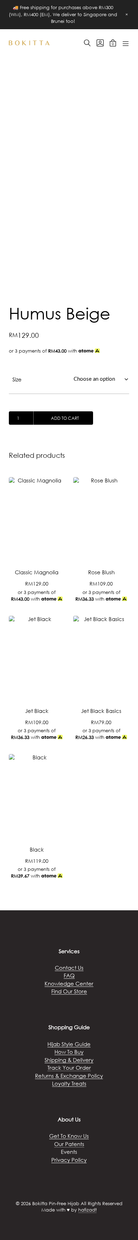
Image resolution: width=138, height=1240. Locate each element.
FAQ (69, 975)
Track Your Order (69, 1067)
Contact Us (69, 967)
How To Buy (69, 1051)
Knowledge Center (69, 983)
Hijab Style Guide (69, 1044)
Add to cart (65, 418)
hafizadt (87, 1210)
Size (17, 379)
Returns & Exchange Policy (69, 1075)
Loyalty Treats (69, 1083)
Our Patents (69, 1143)
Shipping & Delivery (69, 1059)
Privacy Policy (69, 1159)
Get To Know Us (69, 1135)
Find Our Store (69, 991)
